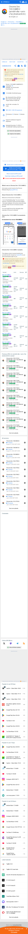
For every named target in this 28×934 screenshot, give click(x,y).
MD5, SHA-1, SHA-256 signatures (14, 110)
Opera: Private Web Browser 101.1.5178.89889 (13, 912)
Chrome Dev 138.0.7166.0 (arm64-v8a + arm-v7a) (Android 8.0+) (14, 389)
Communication (6, 66)
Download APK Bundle (15, 168)
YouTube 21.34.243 (11, 774)
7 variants (10, 496)
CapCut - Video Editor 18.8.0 (13, 688)
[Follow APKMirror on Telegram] (17, 644)
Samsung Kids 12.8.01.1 (12, 901)
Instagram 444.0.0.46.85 (12, 816)
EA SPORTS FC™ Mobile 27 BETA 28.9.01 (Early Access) (13, 736)
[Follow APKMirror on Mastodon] (11, 644)
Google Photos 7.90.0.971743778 (10, 854)
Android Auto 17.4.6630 (12, 790)
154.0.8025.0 (19, 219)
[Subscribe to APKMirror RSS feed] (24, 644)
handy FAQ (19, 255)
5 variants (10, 442)
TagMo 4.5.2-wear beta (12, 869)
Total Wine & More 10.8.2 (12, 896)
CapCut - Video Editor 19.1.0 (13, 693)
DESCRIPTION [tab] (20, 61)
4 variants (10, 476)
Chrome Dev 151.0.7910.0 (12, 501)
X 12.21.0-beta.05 (10, 885)
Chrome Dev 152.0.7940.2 (12, 488)
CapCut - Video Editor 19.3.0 (13, 763)
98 (12, 86)
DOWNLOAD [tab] (4, 61)
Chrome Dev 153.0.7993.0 (12, 461)
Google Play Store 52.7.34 (12, 710)
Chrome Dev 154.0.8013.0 (12, 447)
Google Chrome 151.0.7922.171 (10, 848)
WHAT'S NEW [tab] (12, 61)
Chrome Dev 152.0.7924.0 (12, 494)
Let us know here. (17, 925)
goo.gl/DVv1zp (14, 189)
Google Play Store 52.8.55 (12, 726)
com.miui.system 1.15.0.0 (12, 795)
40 (13, 114)
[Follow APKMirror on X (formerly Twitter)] (4, 644)
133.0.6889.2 (19, 21)
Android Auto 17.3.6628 (12, 768)
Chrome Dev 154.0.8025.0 (12, 441)
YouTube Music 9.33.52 (12, 731)
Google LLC (14, 17)
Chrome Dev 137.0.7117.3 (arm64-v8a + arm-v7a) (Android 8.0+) (14, 419)
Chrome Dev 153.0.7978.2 (12, 468)
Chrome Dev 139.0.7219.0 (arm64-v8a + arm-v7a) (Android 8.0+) (14, 360)
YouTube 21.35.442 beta (12, 832)
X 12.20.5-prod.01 (10, 891)
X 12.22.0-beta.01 (10, 880)
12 (19, 114)
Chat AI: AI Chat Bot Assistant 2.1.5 (15, 874)
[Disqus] (14, 575)
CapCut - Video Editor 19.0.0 (13, 699)
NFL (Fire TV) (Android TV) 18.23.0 (15, 907)
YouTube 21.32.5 (10, 720)
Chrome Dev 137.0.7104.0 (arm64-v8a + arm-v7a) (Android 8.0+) (14, 426)
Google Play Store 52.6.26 (12, 715)
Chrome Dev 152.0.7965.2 (12, 474)
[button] (15, 66)
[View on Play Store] (19, 66)
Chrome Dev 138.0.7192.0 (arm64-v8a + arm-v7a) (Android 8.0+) (14, 374)
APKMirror (6, 2)
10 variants (10, 503)
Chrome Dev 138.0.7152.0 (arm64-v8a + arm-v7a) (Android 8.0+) (14, 397)
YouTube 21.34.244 (11, 843)
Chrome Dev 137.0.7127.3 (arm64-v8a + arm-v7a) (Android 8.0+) (14, 412)
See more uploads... (14, 433)
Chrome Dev (11, 21)
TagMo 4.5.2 (9, 864)
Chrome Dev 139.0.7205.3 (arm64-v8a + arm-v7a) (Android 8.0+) (14, 367)
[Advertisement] (14, 44)
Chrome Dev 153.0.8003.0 (12, 454)
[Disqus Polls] (14, 535)
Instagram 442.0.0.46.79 (12, 779)
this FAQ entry (6, 263)
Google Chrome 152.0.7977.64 (14, 827)
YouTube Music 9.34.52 (12, 821)
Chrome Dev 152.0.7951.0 (12, 481)
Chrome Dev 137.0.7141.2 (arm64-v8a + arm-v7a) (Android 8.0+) (14, 404)
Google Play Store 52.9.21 (12, 784)
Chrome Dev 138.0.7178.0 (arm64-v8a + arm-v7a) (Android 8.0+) (14, 382)
